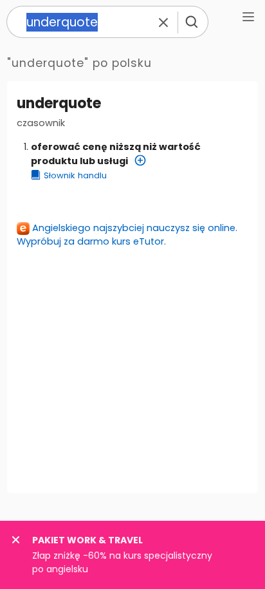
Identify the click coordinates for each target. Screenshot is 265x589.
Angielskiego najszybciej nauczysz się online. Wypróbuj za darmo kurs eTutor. (127, 234)
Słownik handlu (75, 175)
